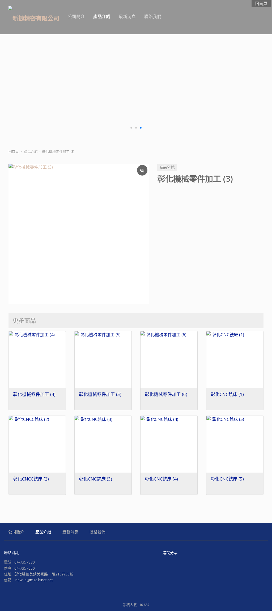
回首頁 (13, 151)
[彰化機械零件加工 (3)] (78, 234)
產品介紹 (31, 151)
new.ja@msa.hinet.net (34, 579)
